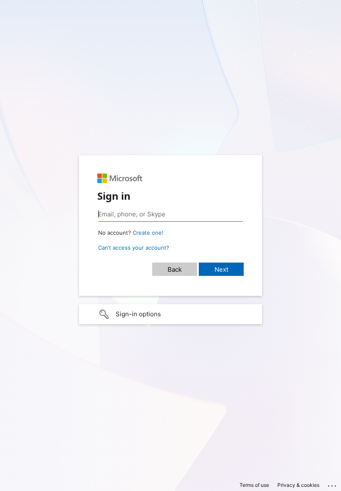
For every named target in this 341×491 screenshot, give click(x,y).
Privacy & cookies (298, 485)
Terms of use (254, 485)
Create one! (148, 232)
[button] (170, 314)
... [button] (333, 484)
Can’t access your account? (133, 247)
